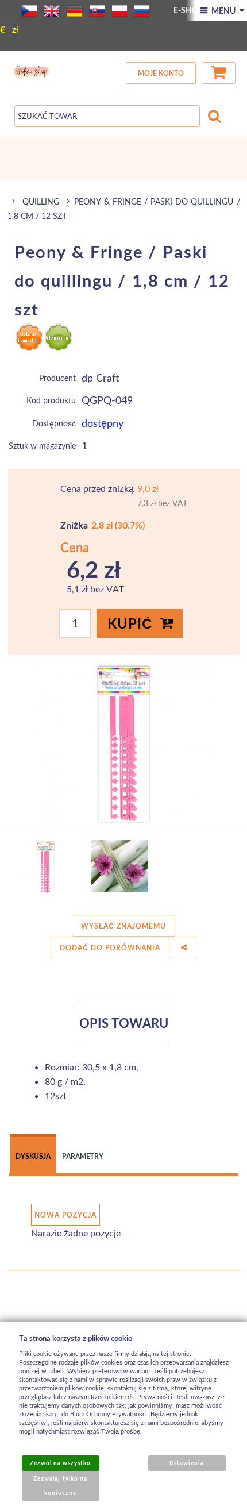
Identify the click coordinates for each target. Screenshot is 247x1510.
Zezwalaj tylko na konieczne (60, 1485)
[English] (52, 11)
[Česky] (29, 11)
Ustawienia (186, 1462)
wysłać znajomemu (123, 926)
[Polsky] (119, 11)
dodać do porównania (110, 947)
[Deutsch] (74, 11)
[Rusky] (142, 11)
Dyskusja (33, 1156)
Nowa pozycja (65, 1215)
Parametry (82, 1156)
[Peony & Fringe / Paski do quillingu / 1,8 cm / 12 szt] (124, 742)
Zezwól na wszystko (60, 1462)
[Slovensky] (97, 11)
